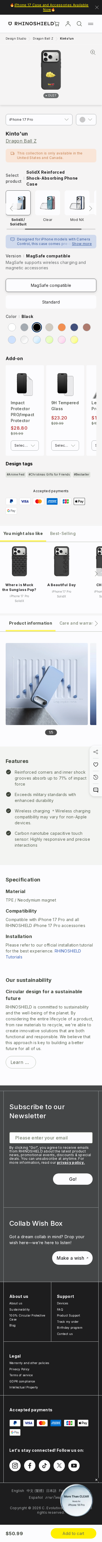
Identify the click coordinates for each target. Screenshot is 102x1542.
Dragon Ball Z (21, 141)
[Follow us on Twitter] (59, 1465)
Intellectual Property (23, 1387)
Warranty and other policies (29, 1363)
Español (36, 1497)
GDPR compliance (22, 1381)
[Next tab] (96, 623)
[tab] (23, 533)
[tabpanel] (51, 858)
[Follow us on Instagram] (15, 1465)
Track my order (67, 1321)
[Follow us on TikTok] (44, 1465)
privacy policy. (71, 1162)
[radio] (12, 327)
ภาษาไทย (52, 1497)
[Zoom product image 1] (47, 684)
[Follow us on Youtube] (74, 1465)
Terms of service (21, 1375)
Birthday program (69, 1327)
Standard (51, 302)
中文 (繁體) (35, 1491)
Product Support (68, 1315)
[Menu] (91, 24)
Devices (62, 1303)
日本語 (51, 1491)
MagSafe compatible (51, 285)
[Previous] (11, 208)
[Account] (68, 24)
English (18, 1491)
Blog (12, 1325)
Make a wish (70, 1258)
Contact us (65, 1333)
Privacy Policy (19, 1369)
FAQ (60, 1309)
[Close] (96, 1479)
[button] (86, 119)
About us (15, 1303)
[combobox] (25, 445)
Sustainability (19, 1309)
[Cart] (56, 24)
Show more (82, 244)
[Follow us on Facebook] (29, 1465)
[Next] (90, 208)
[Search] (79, 24)
